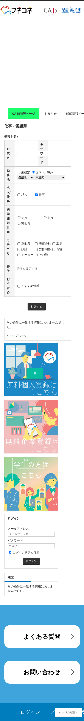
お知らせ (51, 113)
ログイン (30, 712)
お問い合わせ (42, 672)
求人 (24, 194)
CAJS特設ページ (23, 113)
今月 (24, 218)
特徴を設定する (27, 268)
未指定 (25, 172)
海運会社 (45, 243)
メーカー (27, 254)
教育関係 (45, 249)
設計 (24, 249)
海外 (50, 172)
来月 (50, 218)
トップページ (18, 336)
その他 (43, 254)
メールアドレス (18, 528)
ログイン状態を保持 (26, 552)
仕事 (42, 194)
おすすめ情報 (30, 285)
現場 (59, 249)
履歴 (11, 577)
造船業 (25, 243)
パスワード (15, 540)
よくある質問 (42, 636)
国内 (39, 172)
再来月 (25, 223)
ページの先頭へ (68, 712)
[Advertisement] (42, 64)
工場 (59, 243)
